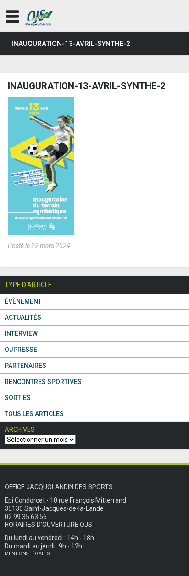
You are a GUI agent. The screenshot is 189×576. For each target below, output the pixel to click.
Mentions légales (27, 553)
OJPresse (21, 349)
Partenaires (25, 365)
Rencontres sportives (43, 381)
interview (21, 333)
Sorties (18, 397)
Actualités (23, 317)
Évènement (23, 301)
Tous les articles (34, 414)
